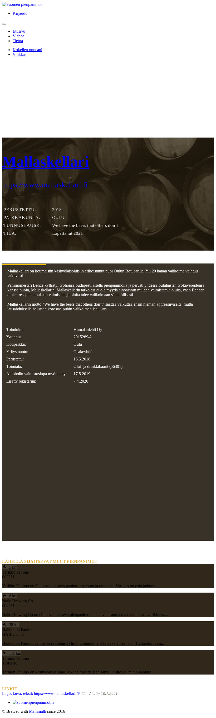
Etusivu (19, 31)
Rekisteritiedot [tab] (76, 255)
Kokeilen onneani (27, 49)
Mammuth (37, 711)
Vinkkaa (20, 54)
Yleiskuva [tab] (24, 255)
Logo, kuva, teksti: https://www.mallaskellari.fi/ (41, 693)
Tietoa (18, 40)
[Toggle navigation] (4, 24)
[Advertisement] (108, 98)
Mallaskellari (45, 161)
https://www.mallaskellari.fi (45, 184)
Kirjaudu (20, 13)
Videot (18, 36)
